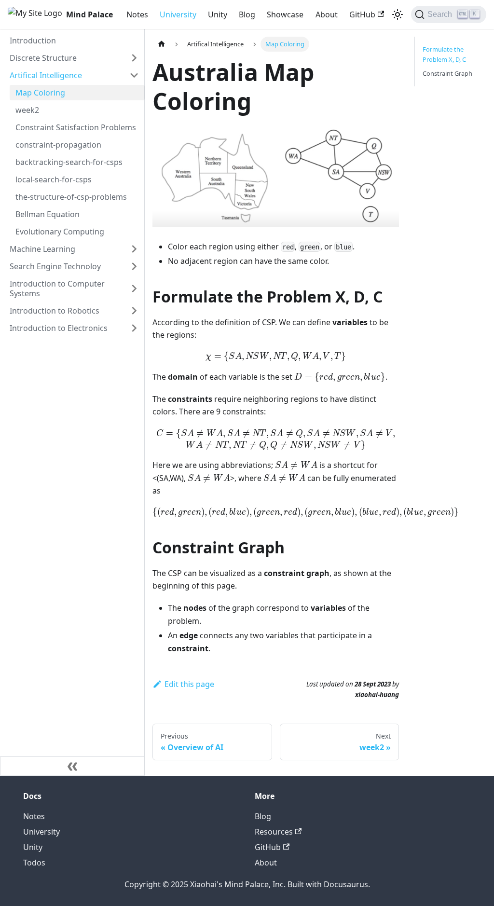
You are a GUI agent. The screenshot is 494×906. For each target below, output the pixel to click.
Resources (274, 831)
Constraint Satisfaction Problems (75, 127)
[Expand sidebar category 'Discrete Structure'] (134, 58)
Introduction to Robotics (54, 310)
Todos (34, 862)
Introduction (33, 40)
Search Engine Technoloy (55, 266)
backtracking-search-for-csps (69, 162)
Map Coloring (40, 92)
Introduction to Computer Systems (57, 288)
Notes (137, 14)
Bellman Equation (47, 214)
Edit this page (189, 684)
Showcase (285, 14)
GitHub (362, 14)
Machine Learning (42, 249)
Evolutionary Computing (59, 231)
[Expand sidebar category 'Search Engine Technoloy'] (134, 266)
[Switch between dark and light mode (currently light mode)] (397, 14)
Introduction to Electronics (59, 328)
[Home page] (161, 44)
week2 (27, 110)
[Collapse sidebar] (72, 766)
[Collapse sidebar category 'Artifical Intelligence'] (134, 75)
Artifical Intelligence (46, 75)
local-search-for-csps (53, 179)
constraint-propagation (58, 144)
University (178, 14)
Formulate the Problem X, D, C (444, 54)
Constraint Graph (447, 73)
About (327, 14)
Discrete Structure (43, 58)
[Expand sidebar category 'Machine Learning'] (134, 249)
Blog (247, 14)
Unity (217, 14)
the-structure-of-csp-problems (71, 197)
